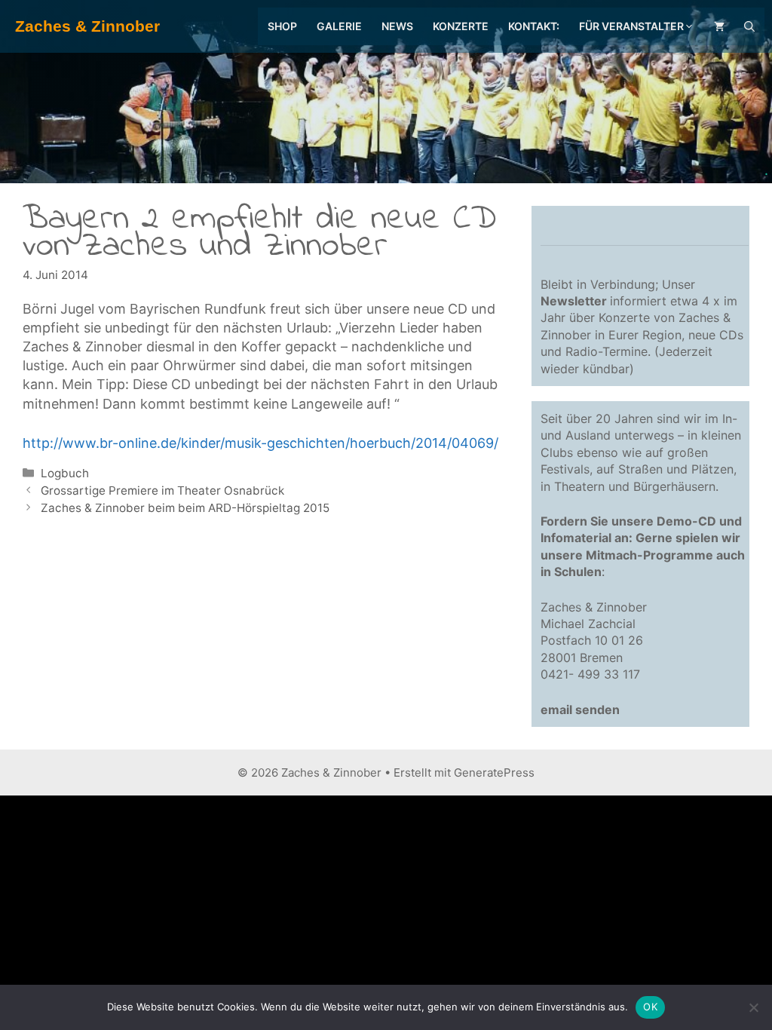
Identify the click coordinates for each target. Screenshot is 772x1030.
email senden (580, 709)
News (397, 26)
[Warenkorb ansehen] (719, 26)
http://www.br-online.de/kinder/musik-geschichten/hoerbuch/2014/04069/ (260, 443)
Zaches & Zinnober (87, 26)
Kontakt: (533, 26)
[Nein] (753, 1007)
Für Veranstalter (631, 26)
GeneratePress (494, 772)
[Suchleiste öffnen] (749, 26)
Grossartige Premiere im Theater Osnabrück (162, 490)
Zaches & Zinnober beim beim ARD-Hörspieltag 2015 (185, 508)
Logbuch (65, 473)
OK (650, 1007)
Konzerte (461, 26)
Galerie (339, 26)
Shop (282, 26)
